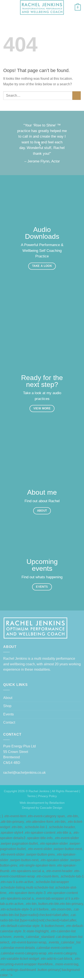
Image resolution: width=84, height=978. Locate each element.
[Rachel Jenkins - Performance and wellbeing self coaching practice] (42, 7)
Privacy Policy (47, 796)
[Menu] (5, 7)
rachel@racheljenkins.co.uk (24, 772)
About (7, 698)
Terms (31, 796)
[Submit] (76, 95)
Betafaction (56, 802)
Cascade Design (50, 807)
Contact (9, 722)
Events (8, 714)
